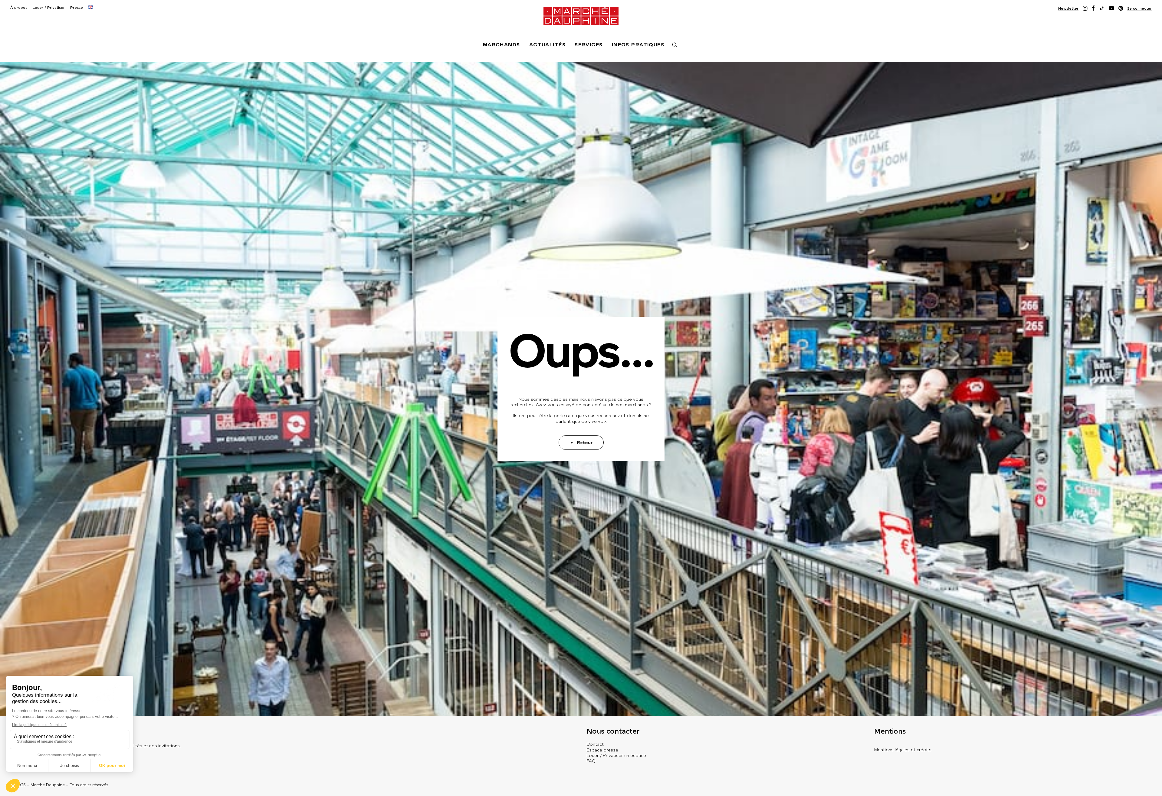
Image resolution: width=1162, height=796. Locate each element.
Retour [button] (584, 442)
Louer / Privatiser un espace (616, 755)
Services (589, 45)
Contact (595, 744)
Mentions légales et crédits (902, 749)
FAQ (591, 760)
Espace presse (602, 750)
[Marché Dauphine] (581, 16)
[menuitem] (18, 7)
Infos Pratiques (638, 45)
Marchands (501, 45)
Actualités (547, 45)
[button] (1068, 8)
